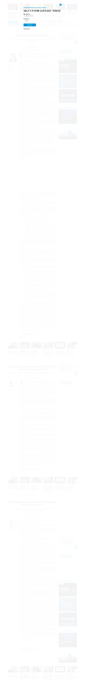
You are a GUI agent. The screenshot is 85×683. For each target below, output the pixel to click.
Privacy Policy (27, 28)
